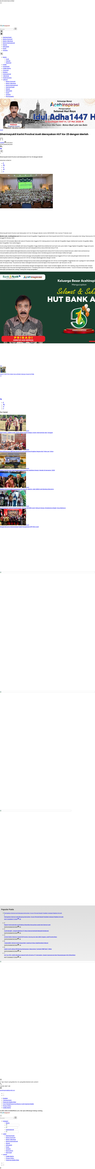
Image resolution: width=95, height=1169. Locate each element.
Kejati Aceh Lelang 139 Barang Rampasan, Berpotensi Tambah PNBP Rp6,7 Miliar (28, 949)
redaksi (2, 142)
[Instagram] (3, 1095)
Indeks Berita (7, 1108)
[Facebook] (3, 163)
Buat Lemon (9, 1151)
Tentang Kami (7, 1100)
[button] (15, 29)
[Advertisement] (47, 14)
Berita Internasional (9, 43)
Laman (5, 1154)
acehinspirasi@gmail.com (7, 1090)
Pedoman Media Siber (9, 1102)
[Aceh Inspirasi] (5, 27)
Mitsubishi (6, 47)
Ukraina (5, 50)
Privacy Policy (7, 1106)
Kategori (5, 1121)
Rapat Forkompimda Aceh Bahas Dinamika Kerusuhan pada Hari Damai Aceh (27, 925)
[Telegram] (3, 167)
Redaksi (5, 1098)
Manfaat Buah (7, 37)
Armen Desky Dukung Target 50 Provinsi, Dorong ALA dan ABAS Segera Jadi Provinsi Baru (30, 937)
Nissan (5, 45)
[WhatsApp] (3, 172)
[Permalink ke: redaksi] (1, 140)
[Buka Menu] (1, 34)
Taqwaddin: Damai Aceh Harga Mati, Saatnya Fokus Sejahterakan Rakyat (26, 943)
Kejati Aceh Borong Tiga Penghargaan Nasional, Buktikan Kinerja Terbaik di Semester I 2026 (27, 470)
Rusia (4, 48)
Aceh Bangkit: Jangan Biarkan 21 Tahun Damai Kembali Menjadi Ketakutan (26, 931)
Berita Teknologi (8, 41)
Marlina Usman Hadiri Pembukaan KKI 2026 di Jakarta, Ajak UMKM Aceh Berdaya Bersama (27, 489)
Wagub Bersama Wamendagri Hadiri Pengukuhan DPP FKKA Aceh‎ (19, 527)
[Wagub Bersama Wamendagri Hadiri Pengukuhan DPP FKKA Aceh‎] (13, 525)
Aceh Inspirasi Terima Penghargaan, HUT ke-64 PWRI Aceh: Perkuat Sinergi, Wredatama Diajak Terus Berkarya (33, 508)
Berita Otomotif (7, 39)
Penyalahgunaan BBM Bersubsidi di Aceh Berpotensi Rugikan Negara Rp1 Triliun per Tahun (26, 451)
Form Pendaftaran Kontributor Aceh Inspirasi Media (18, 1104)
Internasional (10, 1130)
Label (4, 1134)
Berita (8, 1123)
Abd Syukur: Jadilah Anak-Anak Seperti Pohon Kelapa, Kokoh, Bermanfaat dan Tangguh (26, 432)
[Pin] (4, 170)
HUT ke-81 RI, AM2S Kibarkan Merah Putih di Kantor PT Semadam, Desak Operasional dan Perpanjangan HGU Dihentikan (39, 955)
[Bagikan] (1, 151)
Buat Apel (9, 1152)
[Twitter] (4, 166)
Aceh (1, 130)
